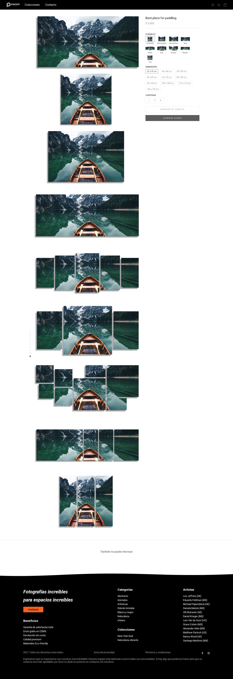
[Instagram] (209, 653)
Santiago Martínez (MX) (195, 640)
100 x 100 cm (168, 83)
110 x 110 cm (185, 83)
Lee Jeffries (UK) (192, 596)
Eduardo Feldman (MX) (195, 600)
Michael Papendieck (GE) (196, 604)
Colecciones (32, 4)
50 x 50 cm (181, 71)
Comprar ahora (172, 118)
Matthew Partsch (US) (195, 632)
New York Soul (125, 636)
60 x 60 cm (152, 77)
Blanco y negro (125, 612)
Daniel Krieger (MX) (193, 616)
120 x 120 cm (153, 89)
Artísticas (123, 604)
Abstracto (123, 596)
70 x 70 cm (167, 77)
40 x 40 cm (167, 71)
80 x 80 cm (181, 77)
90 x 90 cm (152, 83)
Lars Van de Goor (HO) (195, 620)
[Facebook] (202, 653)
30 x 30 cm (152, 71)
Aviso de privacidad (104, 652)
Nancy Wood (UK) (192, 636)
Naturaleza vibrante (128, 640)
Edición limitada (126, 608)
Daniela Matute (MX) (194, 608)
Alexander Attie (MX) (194, 628)
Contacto (50, 4)
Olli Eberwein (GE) (192, 612)
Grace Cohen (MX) (193, 624)
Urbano (121, 620)
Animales (123, 600)
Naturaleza (123, 616)
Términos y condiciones (158, 652)
